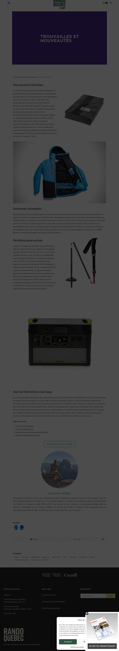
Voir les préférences (106, 642)
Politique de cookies (77, 647)
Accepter (68, 642)
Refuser (87, 642)
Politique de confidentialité (94, 647)
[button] (114, 620)
